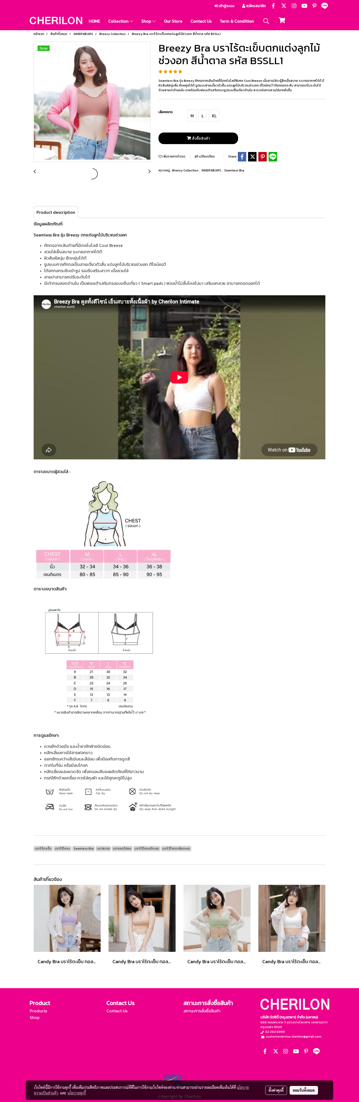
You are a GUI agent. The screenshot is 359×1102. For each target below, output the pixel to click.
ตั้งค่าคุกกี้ (276, 1090)
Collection (119, 21)
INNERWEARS (212, 170)
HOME (94, 21)
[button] (266, 21)
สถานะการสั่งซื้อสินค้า (201, 1011)
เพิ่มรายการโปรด (173, 156)
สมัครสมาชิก (255, 6)
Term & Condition (237, 21)
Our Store (173, 21)
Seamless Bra (234, 170)
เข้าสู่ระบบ (226, 6)
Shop (146, 21)
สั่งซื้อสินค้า (200, 138)
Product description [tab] (56, 212)
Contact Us (201, 21)
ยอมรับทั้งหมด (304, 1090)
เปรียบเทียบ (206, 156)
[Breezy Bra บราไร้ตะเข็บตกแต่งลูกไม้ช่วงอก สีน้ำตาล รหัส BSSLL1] (92, 102)
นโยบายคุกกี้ (77, 1092)
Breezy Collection (185, 170)
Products (38, 1011)
